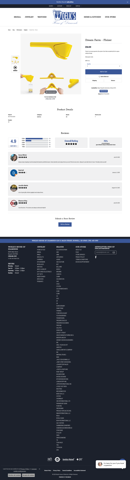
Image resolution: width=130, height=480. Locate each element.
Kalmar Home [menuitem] (60, 374)
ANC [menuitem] (57, 252)
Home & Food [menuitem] (41, 250)
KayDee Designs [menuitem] (61, 377)
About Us (78, 250)
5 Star (23, 138)
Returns (113, 80)
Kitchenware (19, 30)
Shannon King (22, 201)
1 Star (23, 146)
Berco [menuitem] (58, 269)
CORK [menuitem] (58, 294)
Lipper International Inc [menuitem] (63, 384)
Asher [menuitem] (58, 259)
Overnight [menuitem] (59, 399)
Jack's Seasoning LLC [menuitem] (63, 359)
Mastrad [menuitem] (59, 389)
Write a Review (65, 224)
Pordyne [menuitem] (59, 406)
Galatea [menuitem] (59, 328)
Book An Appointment (82, 262)
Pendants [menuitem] (40, 281)
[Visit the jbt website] (79, 459)
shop (14, 30)
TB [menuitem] (57, 440)
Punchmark (68, 477)
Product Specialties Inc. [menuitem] (63, 411)
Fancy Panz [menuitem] (59, 308)
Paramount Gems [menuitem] (61, 403)
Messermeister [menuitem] (61, 391)
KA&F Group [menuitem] (60, 372)
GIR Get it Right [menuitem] (61, 333)
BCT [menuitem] (57, 264)
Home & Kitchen (92, 17)
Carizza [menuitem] (58, 274)
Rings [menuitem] (39, 255)
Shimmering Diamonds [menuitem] (63, 425)
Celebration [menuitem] (60, 279)
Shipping (94, 80)
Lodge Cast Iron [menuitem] (61, 386)
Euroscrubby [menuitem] (60, 306)
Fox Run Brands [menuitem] (61, 316)
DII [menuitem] (57, 303)
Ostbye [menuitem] (58, 396)
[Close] (127, 2)
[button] (52, 6)
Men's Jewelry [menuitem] (41, 269)
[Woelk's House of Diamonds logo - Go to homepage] (65, 17)
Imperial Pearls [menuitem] (61, 355)
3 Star (23, 142)
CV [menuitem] (57, 296)
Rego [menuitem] (58, 416)
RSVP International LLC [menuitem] (63, 421)
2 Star (23, 144)
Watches (42, 17)
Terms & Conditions (82, 259)
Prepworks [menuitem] (59, 408)
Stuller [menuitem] (58, 433)
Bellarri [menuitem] (59, 267)
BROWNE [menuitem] (58, 272)
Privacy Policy (80, 257)
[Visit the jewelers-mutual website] (68, 459)
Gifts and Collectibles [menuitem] (44, 272)
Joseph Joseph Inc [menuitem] (62, 369)
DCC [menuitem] (57, 298)
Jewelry (29, 17)
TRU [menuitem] (57, 445)
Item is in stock (103, 91)
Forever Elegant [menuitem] (61, 313)
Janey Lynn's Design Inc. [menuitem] (63, 362)
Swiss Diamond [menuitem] (61, 438)
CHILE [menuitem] (58, 284)
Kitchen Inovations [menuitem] (62, 379)
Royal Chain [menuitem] (60, 418)
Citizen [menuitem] (58, 286)
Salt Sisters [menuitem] (60, 423)
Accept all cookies (28, 475)
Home (9, 30)
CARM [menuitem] (58, 276)
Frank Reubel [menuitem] (60, 318)
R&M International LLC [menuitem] (63, 413)
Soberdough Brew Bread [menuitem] (64, 428)
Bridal (17, 17)
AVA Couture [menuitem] (60, 262)
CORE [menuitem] (58, 291)
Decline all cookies (14, 475)
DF (66, 116)
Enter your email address (102, 248)
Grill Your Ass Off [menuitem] (62, 345)
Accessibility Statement (80, 470)
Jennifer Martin (23, 185)
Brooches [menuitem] (40, 279)
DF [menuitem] (57, 301)
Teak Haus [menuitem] (59, 442)
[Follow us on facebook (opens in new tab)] (95, 257)
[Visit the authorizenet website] (57, 459)
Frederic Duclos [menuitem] (61, 320)
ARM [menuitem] (57, 255)
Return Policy (47, 470)
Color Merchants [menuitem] (62, 289)
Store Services (80, 255)
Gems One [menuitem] (59, 330)
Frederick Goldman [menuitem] (62, 323)
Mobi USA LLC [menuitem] (60, 394)
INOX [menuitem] (57, 357)
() (49, 138)
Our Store (110, 17)
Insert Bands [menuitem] (41, 276)
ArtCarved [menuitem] (59, 257)
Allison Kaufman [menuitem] (61, 250)
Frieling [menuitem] (58, 325)
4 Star (23, 140)
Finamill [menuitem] (59, 311)
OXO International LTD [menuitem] (63, 401)
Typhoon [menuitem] (59, 447)
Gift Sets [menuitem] (40, 274)
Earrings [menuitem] (40, 259)
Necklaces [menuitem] (40, 264)
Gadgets (25, 30)
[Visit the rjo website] (49, 459)
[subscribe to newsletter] (113, 252)
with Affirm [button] (70, 2)
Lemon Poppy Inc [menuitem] (61, 381)
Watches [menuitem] (39, 267)
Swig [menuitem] (57, 435)
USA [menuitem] (57, 450)
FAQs (77, 252)
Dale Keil (21, 170)
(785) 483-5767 (50, 99)
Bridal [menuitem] (39, 252)
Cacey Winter (22, 155)
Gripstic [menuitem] (59, 347)
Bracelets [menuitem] (40, 257)
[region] (50, 63)
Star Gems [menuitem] (59, 430)
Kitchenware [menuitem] (41, 262)
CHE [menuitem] (57, 281)
